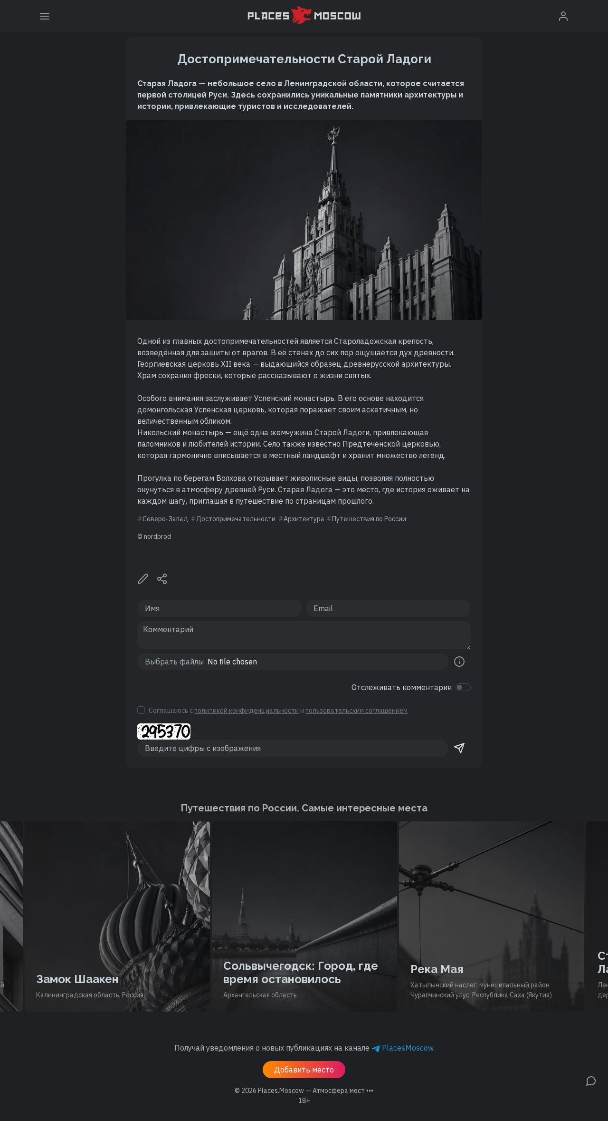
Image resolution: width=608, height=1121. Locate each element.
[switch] (463, 687)
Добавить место (304, 1069)
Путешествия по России (369, 519)
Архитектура (304, 519)
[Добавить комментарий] (591, 1080)
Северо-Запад (165, 519)
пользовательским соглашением (356, 710)
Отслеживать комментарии (402, 687)
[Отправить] (459, 748)
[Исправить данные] (143, 578)
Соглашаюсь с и (278, 710)
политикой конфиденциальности (246, 710)
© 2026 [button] (304, 1090)
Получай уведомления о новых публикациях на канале (304, 1048)
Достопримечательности (236, 519)
